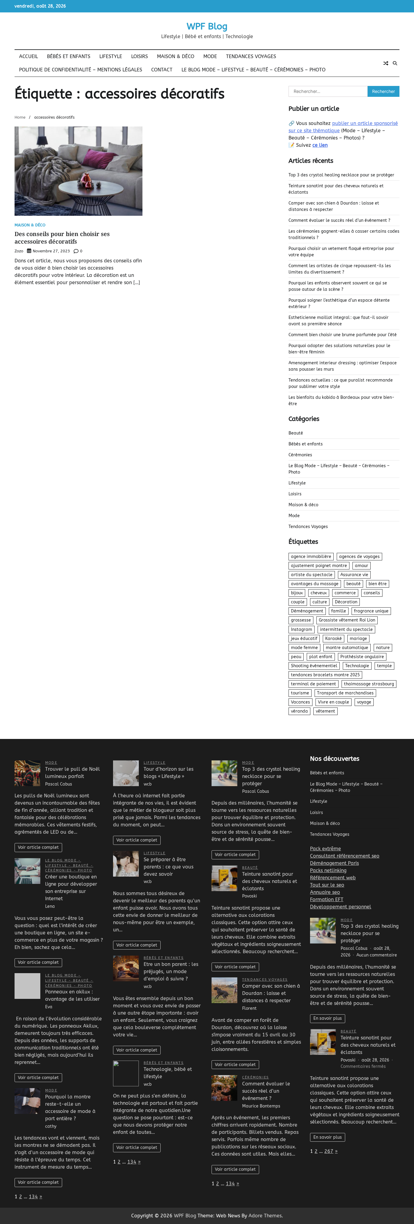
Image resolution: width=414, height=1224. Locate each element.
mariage (358, 638)
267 (328, 1151)
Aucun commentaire (376, 955)
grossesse (301, 620)
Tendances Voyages (251, 56)
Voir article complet (38, 847)
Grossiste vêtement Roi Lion (347, 620)
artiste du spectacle (311, 574)
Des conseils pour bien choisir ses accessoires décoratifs (62, 237)
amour (361, 565)
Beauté (296, 433)
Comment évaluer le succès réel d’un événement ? (339, 220)
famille (338, 611)
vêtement (325, 711)
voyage (364, 702)
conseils (372, 593)
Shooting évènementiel (314, 665)
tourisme (300, 693)
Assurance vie (354, 574)
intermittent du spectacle (346, 629)
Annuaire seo (325, 892)
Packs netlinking (328, 870)
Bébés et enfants (68, 56)
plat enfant (320, 656)
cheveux (319, 593)
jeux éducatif (304, 638)
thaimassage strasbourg (369, 684)
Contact (161, 70)
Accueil (28, 56)
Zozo (19, 251)
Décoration (346, 602)
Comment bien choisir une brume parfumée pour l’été (343, 334)
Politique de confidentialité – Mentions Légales (80, 70)
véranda (299, 711)
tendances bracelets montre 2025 (325, 675)
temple (384, 665)
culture (319, 602)
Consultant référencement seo (344, 856)
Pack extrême (325, 849)
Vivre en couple (333, 702)
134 (33, 1196)
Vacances (300, 702)
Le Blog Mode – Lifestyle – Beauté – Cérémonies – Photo (254, 70)
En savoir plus (327, 1018)
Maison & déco (175, 56)
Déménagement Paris (334, 863)
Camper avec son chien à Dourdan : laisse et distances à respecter (271, 993)
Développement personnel (340, 907)
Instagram (301, 629)
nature (383, 647)
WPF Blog (207, 26)
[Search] (394, 63)
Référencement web (333, 878)
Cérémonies (300, 455)
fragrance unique (371, 611)
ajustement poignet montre (319, 565)
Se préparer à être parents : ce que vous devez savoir (168, 867)
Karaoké (333, 638)
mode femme (304, 647)
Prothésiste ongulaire (362, 656)
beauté (353, 583)
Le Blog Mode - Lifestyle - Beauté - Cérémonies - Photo (69, 865)
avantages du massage (315, 583)
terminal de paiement (313, 684)
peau (296, 656)
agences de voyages (359, 556)
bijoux (297, 593)
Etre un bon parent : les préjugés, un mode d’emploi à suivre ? (171, 971)
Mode (210, 56)
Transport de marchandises (345, 693)
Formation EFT (326, 899)
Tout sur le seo (327, 885)
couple (298, 602)
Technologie (357, 665)
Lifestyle (110, 56)
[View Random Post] (385, 63)
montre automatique (347, 647)
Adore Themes (265, 1216)
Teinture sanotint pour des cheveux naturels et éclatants (269, 881)
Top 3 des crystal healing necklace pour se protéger (341, 175)
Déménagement (307, 611)
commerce (345, 593)
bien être (378, 583)
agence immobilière (311, 556)
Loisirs (139, 56)
